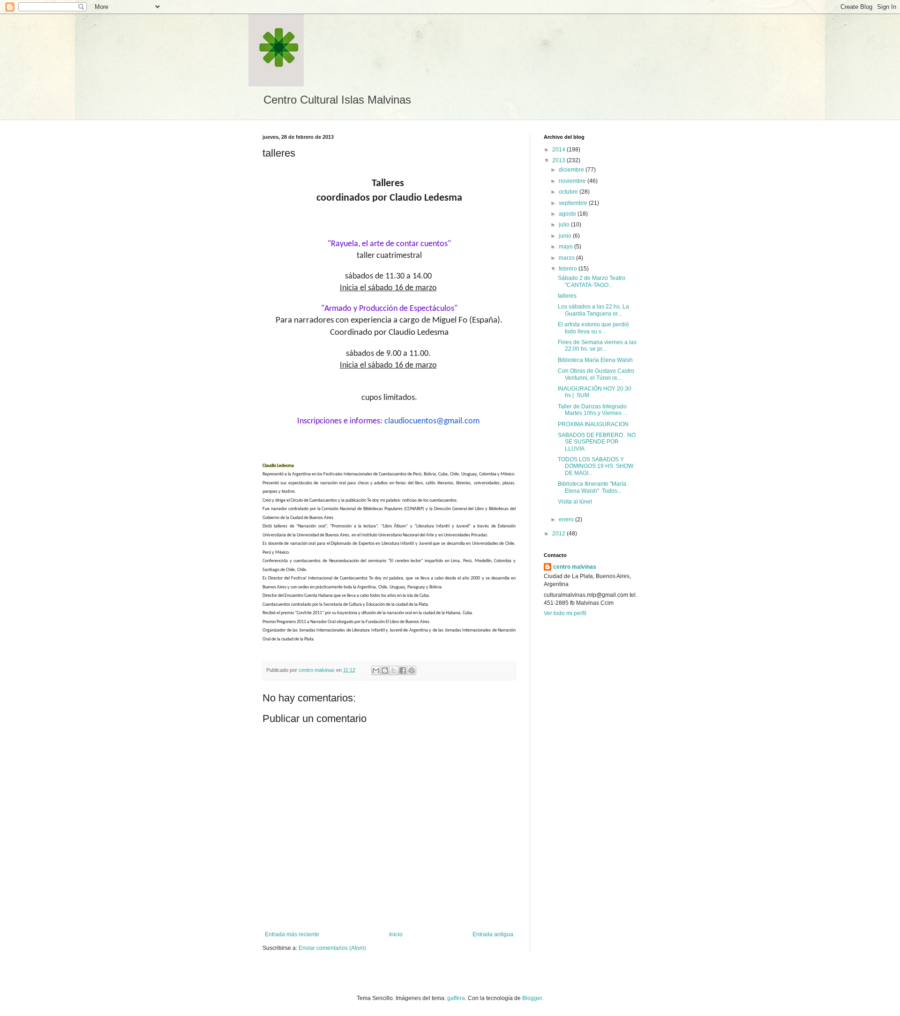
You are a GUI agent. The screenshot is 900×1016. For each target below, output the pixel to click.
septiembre (574, 203)
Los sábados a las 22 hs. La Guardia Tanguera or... (593, 309)
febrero (568, 268)
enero (567, 519)
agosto (568, 214)
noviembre (573, 181)
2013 (559, 160)
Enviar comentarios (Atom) (332, 948)
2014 (559, 149)
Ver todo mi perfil (565, 613)
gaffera (456, 998)
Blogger (532, 998)
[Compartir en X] (393, 670)
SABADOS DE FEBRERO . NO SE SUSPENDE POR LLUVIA (597, 442)
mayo (566, 246)
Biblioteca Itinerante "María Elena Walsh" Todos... (592, 487)
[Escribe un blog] (385, 670)
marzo (567, 258)
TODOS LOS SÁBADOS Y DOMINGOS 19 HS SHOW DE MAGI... (595, 466)
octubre (569, 191)
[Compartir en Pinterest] (411, 670)
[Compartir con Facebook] (402, 670)
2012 (559, 533)
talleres (567, 296)
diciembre (572, 169)
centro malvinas (574, 567)
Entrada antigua (492, 934)
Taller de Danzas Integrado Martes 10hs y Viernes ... (592, 409)
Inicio (396, 934)
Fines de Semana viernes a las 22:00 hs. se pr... (597, 345)
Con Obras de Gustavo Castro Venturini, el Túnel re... (596, 374)
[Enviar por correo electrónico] (376, 670)
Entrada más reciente (292, 934)
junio (566, 236)
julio (565, 224)
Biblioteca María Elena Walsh (595, 360)
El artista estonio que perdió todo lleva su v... (593, 327)
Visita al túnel (575, 501)
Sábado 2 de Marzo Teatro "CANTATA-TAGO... (591, 281)
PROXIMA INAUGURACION (593, 424)
